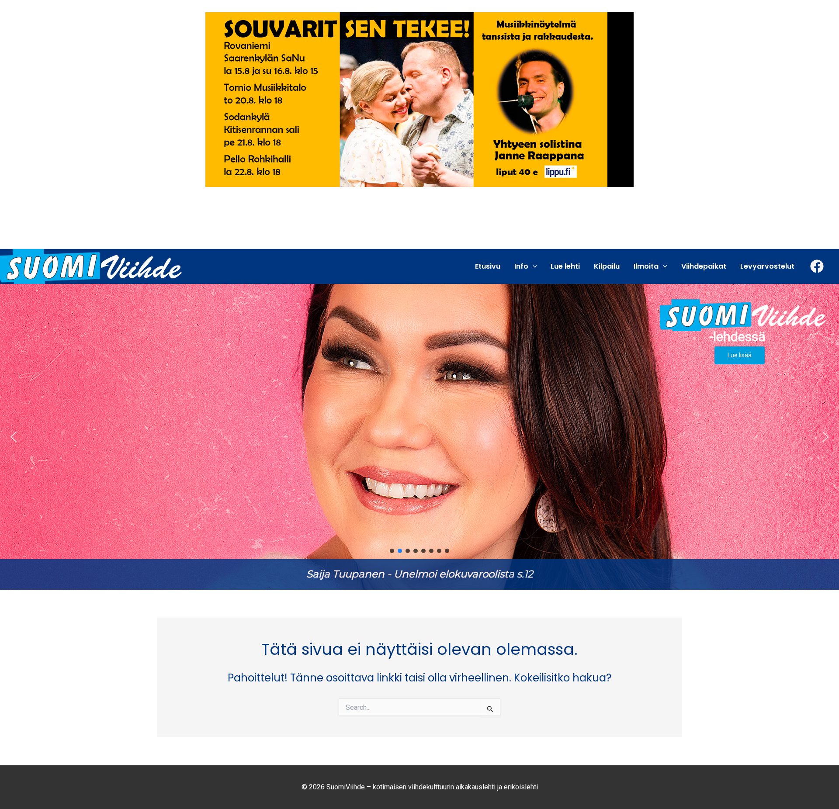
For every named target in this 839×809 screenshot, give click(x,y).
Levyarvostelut (767, 266)
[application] (532, 266)
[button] (419, 437)
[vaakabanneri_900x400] (419, 99)
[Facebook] (817, 266)
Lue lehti (565, 266)
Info (521, 266)
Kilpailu (607, 266)
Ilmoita (646, 266)
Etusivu (487, 266)
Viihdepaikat (703, 266)
